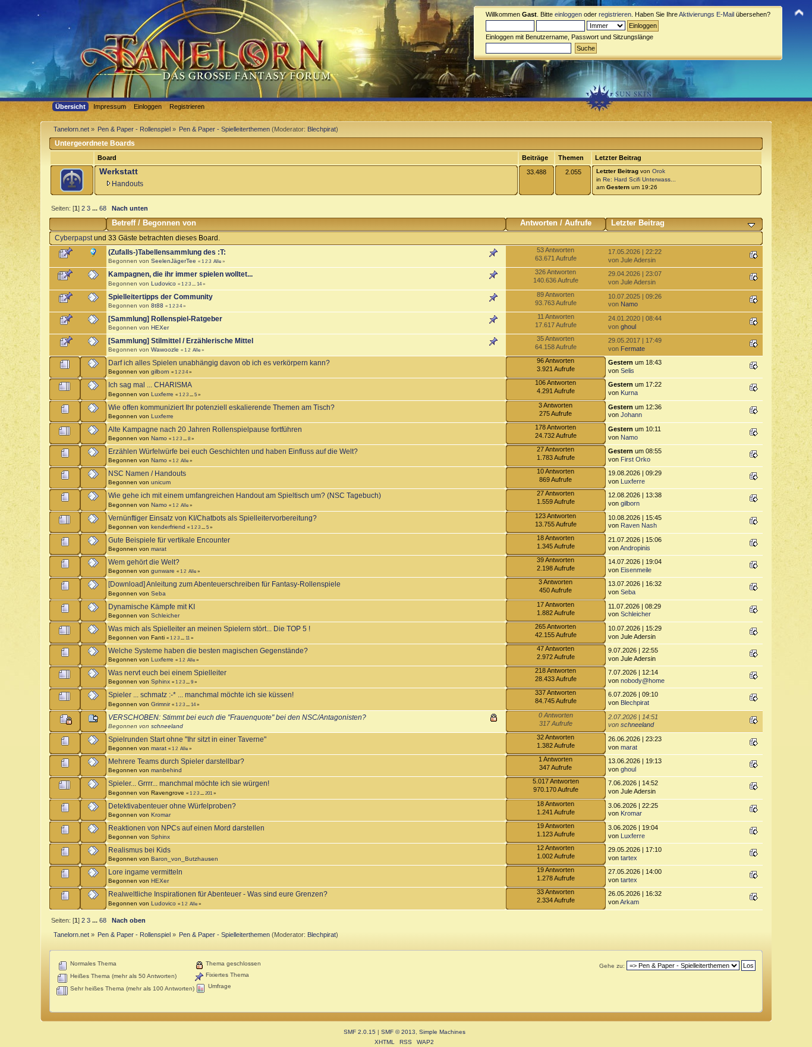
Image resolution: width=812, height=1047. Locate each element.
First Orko (635, 459)
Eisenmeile (636, 569)
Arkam (629, 901)
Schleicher (165, 615)
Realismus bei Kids (139, 850)
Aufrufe (578, 222)
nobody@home (643, 680)
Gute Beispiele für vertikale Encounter (169, 540)
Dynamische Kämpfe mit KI (151, 607)
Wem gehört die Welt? (144, 562)
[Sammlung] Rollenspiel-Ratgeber (165, 319)
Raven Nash (639, 525)
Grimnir (160, 704)
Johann (631, 414)
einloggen (568, 14)
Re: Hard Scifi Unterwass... (639, 179)
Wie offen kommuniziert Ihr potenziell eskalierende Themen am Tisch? (221, 407)
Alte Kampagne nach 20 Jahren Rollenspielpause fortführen (205, 429)
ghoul (628, 326)
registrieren (615, 14)
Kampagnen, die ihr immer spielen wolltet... (180, 274)
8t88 (157, 305)
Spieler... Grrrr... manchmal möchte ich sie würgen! (188, 783)
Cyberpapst (73, 238)
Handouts (127, 184)
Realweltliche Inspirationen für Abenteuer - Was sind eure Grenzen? (218, 894)
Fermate (633, 348)
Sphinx (160, 681)
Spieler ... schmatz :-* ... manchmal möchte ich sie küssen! (201, 695)
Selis (627, 370)
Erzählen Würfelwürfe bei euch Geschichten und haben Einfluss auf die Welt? (233, 451)
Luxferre (162, 394)
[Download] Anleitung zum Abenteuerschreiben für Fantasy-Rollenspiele (224, 584)
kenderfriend (168, 527)
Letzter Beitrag (638, 222)
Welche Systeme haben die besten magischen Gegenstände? (208, 651)
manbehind (166, 770)
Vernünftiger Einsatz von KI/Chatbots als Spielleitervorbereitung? (212, 518)
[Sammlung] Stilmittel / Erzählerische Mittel (180, 341)
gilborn (160, 371)
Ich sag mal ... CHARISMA (150, 385)
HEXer (160, 327)
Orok (658, 171)
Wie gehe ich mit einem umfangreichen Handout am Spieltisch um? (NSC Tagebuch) (244, 495)
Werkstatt (118, 171)
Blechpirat (321, 129)
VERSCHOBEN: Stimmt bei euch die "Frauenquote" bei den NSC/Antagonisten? (237, 717)
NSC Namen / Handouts (147, 473)
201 (208, 793)
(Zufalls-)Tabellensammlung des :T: (167, 252)
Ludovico (163, 283)
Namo (629, 304)
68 (102, 208)
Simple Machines (442, 1032)
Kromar (161, 814)
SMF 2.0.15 (360, 1032)
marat (158, 549)
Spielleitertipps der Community (160, 297)
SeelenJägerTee (173, 261)
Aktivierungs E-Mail (706, 14)
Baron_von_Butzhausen (184, 858)
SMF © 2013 (398, 1032)
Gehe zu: (612, 966)
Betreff (124, 222)
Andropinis (635, 547)
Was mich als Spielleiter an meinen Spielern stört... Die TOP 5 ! (209, 629)
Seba (158, 593)
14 (199, 284)
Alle (217, 261)
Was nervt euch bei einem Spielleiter (167, 673)
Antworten (539, 222)
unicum (161, 482)
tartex (629, 857)
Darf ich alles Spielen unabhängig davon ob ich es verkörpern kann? (219, 363)
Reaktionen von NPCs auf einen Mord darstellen (186, 828)
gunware (163, 571)
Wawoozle (165, 349)
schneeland (167, 726)
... (95, 208)
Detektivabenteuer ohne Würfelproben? (172, 806)
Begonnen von (169, 222)
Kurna (629, 392)
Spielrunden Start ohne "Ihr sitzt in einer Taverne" (187, 739)
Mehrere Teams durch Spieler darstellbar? (176, 761)
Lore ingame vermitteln (145, 872)
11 (187, 638)
